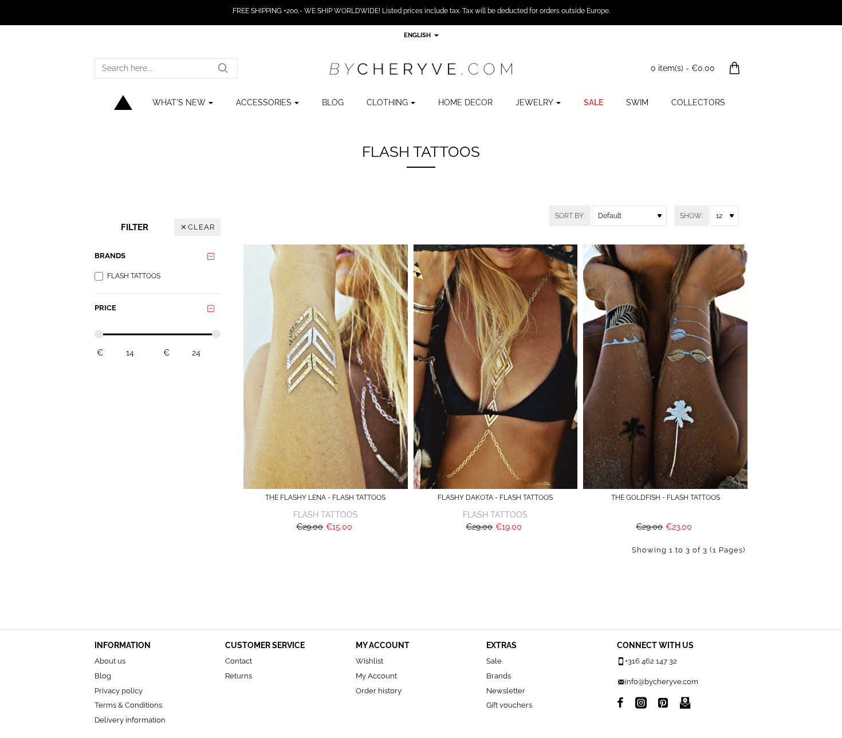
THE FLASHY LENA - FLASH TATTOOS (325, 498)
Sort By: (570, 216)
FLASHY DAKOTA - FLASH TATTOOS (495, 498)
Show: (691, 216)
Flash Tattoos (325, 514)
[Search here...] (222, 68)
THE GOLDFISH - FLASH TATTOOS (665, 498)
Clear (201, 227)
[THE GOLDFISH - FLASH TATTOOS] (665, 366)
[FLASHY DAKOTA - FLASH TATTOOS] (496, 366)
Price (105, 307)
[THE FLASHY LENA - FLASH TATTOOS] (325, 366)
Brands (110, 255)
